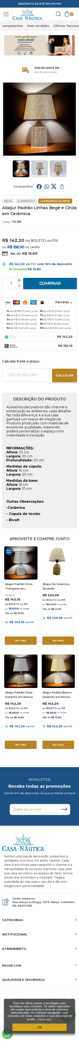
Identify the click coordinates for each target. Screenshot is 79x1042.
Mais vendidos (38, 26)
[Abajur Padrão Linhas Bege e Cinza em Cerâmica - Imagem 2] (39, 168)
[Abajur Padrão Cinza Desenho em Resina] (21, 702)
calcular (64, 375)
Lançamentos (12, 26)
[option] (12, 26)
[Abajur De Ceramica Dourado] (58, 596)
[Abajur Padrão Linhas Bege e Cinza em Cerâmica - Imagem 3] (58, 168)
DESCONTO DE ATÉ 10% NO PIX (39, 3)
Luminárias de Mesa (55, 201)
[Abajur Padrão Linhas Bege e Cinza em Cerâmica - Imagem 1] (21, 168)
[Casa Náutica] (27, 14)
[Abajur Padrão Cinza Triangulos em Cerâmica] (21, 596)
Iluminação (26, 201)
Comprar (50, 283)
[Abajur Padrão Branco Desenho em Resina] (58, 702)
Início (8, 201)
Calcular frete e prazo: (21, 361)
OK (39, 1027)
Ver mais (21, 640)
